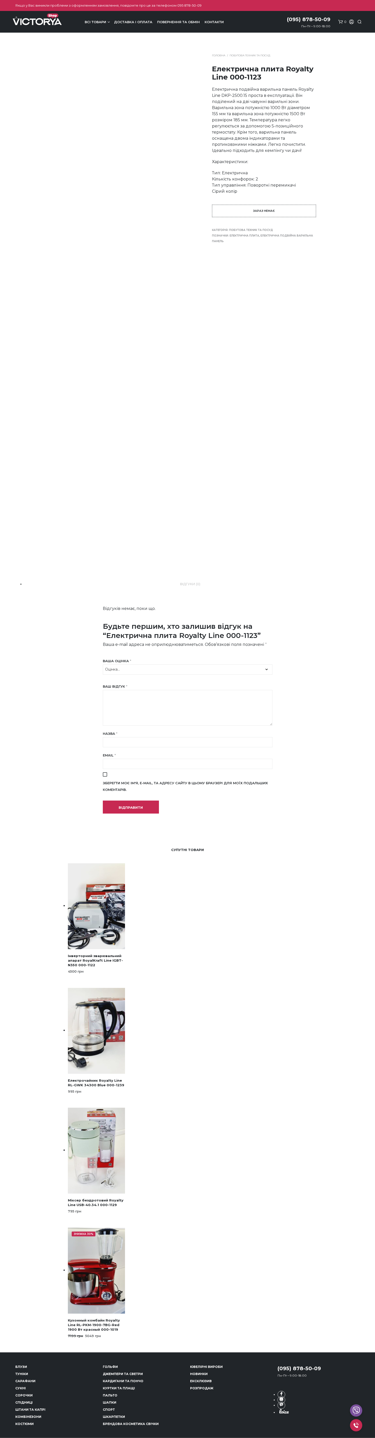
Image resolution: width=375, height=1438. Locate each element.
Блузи (21, 1367)
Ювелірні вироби (206, 1367)
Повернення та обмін (178, 22)
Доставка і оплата (133, 22)
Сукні (20, 1388)
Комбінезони (28, 1417)
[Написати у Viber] (356, 1410)
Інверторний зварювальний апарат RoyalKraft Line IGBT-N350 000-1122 (95, 960)
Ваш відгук (115, 686)
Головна (218, 55)
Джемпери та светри (123, 1374)
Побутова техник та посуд (250, 55)
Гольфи (110, 1367)
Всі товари (95, 22)
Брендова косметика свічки (131, 1424)
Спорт (109, 1409)
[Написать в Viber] (281, 1405)
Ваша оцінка (117, 661)
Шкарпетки (114, 1417)
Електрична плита (244, 235)
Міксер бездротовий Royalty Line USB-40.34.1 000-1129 (95, 1202)
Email (109, 755)
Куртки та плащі (119, 1388)
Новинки (199, 1374)
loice (284, 1411)
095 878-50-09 (189, 5)
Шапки (109, 1402)
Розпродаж (201, 1388)
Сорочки (24, 1395)
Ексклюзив (201, 1381)
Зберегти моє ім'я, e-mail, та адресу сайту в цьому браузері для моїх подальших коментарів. (185, 786)
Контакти (214, 22)
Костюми (24, 1424)
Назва (110, 733)
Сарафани (25, 1381)
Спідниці (24, 1402)
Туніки (21, 1374)
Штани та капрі (30, 1409)
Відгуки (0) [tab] (190, 584)
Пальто (110, 1395)
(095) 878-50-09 (299, 1368)
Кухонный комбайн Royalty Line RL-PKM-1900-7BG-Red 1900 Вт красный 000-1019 (94, 1324)
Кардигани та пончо (123, 1381)
